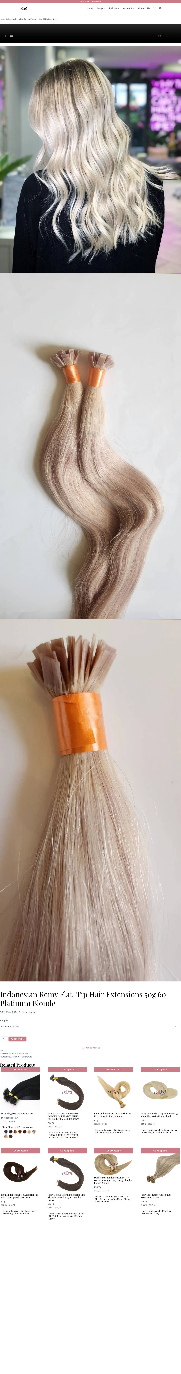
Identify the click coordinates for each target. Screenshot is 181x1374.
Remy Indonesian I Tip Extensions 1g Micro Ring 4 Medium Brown (20, 1212)
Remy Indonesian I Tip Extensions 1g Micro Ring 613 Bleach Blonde (113, 1131)
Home (90, 8)
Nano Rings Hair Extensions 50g (17, 1127)
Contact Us (144, 8)
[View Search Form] (159, 8)
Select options (21, 1069)
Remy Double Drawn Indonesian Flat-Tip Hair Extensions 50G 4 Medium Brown (67, 1216)
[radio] (6, 1132)
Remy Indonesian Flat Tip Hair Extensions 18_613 (156, 1212)
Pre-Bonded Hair (21, 1053)
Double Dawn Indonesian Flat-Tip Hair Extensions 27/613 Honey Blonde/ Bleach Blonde (113, 1199)
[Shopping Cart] (154, 8)
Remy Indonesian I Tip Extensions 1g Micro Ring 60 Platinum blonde (159, 1131)
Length (4, 1020)
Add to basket (17, 1039)
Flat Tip (11, 1053)
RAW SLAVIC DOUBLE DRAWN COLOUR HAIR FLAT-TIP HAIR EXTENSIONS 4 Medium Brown (63, 1135)
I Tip (96, 1120)
